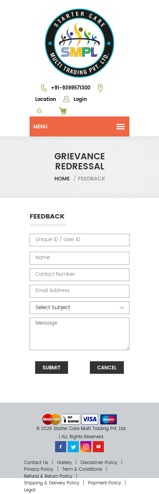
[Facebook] (60, 446)
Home (62, 179)
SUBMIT (52, 368)
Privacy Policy (38, 469)
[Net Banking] (71, 419)
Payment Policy (104, 483)
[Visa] (89, 419)
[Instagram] (85, 446)
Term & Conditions (82, 469)
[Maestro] (108, 419)
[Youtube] (98, 446)
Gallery (64, 462)
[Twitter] (73, 446)
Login (79, 100)
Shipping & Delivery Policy (51, 483)
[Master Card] (51, 419)
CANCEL (106, 368)
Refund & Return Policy (48, 476)
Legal (29, 490)
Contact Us (36, 462)
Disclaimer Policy (99, 462)
